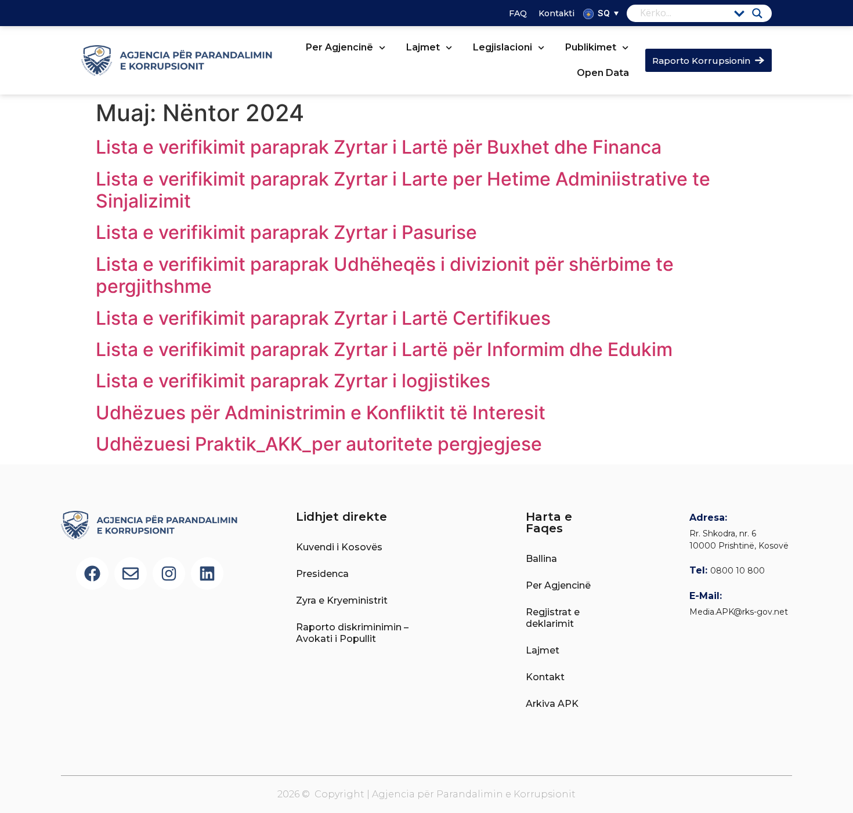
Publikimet (590, 47)
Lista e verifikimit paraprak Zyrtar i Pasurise (286, 232)
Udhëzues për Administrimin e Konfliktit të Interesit (320, 412)
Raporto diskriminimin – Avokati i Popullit (352, 633)
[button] (606, 13)
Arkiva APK (552, 703)
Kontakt (545, 677)
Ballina (541, 558)
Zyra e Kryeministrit (342, 600)
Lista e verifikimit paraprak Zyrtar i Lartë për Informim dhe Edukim (384, 349)
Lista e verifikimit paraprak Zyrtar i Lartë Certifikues (323, 318)
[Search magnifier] (757, 13)
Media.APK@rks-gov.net (738, 612)
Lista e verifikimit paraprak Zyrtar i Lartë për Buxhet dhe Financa (379, 147)
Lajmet (423, 47)
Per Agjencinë (339, 47)
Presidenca (322, 573)
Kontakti (556, 13)
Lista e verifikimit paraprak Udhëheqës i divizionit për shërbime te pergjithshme (385, 275)
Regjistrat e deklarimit (553, 618)
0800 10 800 (737, 570)
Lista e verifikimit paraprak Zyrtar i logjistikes (293, 380)
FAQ (518, 13)
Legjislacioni (502, 47)
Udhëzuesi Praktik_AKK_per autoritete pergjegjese (319, 444)
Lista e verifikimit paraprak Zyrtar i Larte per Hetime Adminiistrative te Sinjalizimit (403, 190)
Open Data (603, 72)
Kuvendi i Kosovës (339, 547)
